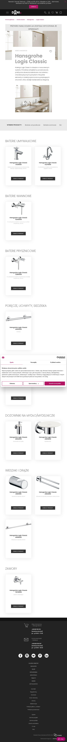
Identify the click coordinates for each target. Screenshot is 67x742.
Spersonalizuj (33, 383)
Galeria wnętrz (33, 663)
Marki (33, 681)
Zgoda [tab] (11, 362)
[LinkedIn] (47, 657)
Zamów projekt (33, 717)
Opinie (33, 714)
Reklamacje (33, 704)
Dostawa (33, 695)
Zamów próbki (33, 720)
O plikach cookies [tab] (55, 362)
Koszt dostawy (33, 698)
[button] (43, 87)
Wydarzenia (33, 672)
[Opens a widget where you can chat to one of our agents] (60, 739)
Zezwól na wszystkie (55, 383)
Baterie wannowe (49, 125)
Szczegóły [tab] (34, 362)
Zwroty (33, 701)
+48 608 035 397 (36, 643)
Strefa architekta (33, 723)
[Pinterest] (40, 657)
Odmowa (12, 383)
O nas (33, 726)
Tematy (33, 678)
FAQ (33, 729)
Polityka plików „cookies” (33, 706)
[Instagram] (27, 657)
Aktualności (33, 684)
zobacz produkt (18, 178)
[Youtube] (33, 657)
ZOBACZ (33, 6)
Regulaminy (33, 692)
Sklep (33, 669)
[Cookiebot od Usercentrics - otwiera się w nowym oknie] (58, 357)
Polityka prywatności (33, 709)
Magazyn (33, 666)
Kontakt (33, 689)
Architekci (33, 675)
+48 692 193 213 (36, 629)
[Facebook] (20, 657)
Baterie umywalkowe (32, 125)
